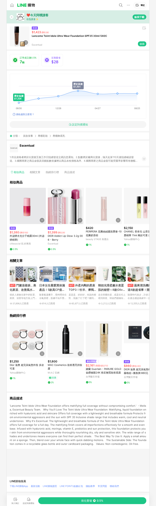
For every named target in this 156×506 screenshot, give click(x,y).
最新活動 (35, 486)
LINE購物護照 (50, 486)
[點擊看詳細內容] (28, 206)
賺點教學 (90, 486)
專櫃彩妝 (43, 135)
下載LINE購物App (19, 486)
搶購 (142, 43)
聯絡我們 (114, 486)
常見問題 (102, 486)
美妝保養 (28, 135)
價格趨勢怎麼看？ (25, 114)
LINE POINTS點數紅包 (71, 486)
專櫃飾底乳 (59, 135)
